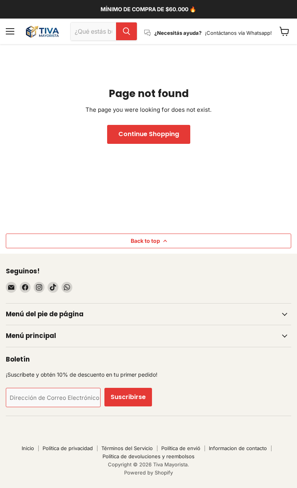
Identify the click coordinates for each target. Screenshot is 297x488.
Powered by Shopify (148, 472)
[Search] (126, 31)
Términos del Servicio (127, 448)
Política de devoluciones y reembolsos (148, 456)
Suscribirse (128, 396)
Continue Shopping (148, 134)
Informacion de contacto (238, 448)
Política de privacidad (68, 448)
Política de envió (180, 448)
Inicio (28, 448)
